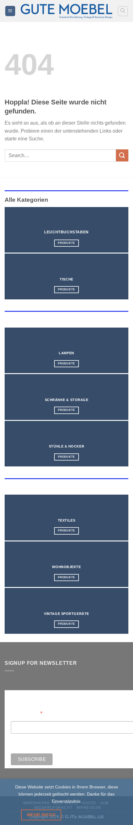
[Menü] (10, 11)
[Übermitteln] (122, 155)
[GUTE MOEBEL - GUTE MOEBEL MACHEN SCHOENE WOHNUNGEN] (66, 11)
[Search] (123, 11)
